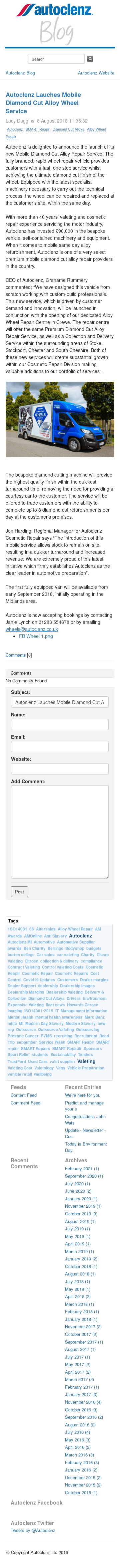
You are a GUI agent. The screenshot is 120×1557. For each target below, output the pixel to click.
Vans (60, 1068)
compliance (91, 961)
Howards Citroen (82, 1005)
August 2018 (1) (80, 1273)
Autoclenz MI (20, 942)
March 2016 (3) (79, 1454)
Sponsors (93, 1048)
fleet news (55, 1005)
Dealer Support (22, 986)
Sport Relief (19, 1054)
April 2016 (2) (78, 1447)
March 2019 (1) (79, 1251)
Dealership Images (77, 986)
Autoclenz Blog (20, 72)
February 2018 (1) (82, 1311)
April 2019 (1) (78, 1243)
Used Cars (38, 1061)
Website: (21, 759)
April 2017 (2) (78, 1372)
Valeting (86, 1061)
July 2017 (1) (77, 1357)
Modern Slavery (81, 1023)
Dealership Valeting (64, 992)
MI (21, 1023)
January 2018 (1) (81, 1319)
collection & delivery (59, 961)
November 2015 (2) (83, 1485)
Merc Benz (95, 1017)
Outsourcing (87, 1029)
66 (31, 929)
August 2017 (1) (80, 1349)
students (40, 1054)
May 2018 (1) (77, 1289)
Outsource (26, 1029)
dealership (48, 986)
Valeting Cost (20, 1068)
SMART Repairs (35, 1048)
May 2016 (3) (77, 1439)
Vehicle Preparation (85, 1068)
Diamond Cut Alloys (68, 129)
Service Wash (52, 1042)
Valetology (44, 1068)
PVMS (46, 1036)
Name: (18, 714)
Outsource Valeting (56, 1029)
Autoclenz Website (96, 72)
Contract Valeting (24, 967)
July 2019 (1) (77, 1228)
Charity (88, 955)
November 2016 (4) (83, 1402)
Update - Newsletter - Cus (85, 1133)
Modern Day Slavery (44, 1023)
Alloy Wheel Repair (75, 929)
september (27, 1042)
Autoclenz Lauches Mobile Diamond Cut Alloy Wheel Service (43, 102)
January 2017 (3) (81, 1394)
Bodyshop (74, 948)
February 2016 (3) (82, 1462)
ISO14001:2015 (38, 1011)
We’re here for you (82, 1095)
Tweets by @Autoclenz (33, 1530)
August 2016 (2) (80, 1424)
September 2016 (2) (84, 1417)
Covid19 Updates (39, 980)
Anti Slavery (55, 936)
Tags (13, 920)
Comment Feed (25, 1102)
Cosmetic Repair (37, 973)
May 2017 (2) (77, 1364)
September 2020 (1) (84, 1176)
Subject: (20, 692)
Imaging (15, 1011)
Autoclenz (15, 129)
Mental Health (20, 1017)
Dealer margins (94, 980)
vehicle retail (20, 1074)
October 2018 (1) (81, 1266)
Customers (67, 980)
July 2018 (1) (77, 1281)
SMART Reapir (38, 129)
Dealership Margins (26, 992)
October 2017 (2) (81, 1334)
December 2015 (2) (83, 1477)
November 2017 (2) (83, 1326)
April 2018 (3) (78, 1296)
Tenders (85, 1054)
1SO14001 (17, 929)
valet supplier (62, 1061)
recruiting (63, 1036)
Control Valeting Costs (63, 967)
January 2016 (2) (81, 1469)
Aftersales (46, 929)
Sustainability (63, 1054)
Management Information (84, 1011)
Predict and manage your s (84, 1105)
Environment (95, 998)
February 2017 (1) (82, 1387)
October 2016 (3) (81, 1409)
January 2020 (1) (81, 1198)
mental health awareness (59, 1017)
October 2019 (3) (81, 1213)
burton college (21, 955)
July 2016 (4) (77, 1432)
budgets (94, 948)
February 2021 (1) (82, 1168)
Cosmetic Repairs (71, 973)
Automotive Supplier (76, 942)
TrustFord (17, 1061)
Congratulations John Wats (85, 1119)
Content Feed (24, 1095)
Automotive (44, 942)
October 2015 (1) (81, 1492)
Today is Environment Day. (86, 1147)
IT (57, 1011)
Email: (18, 737)
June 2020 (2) (78, 1191)
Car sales (46, 955)
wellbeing (43, 1074)
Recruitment (85, 1036)
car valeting (68, 955)
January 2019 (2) (81, 1258)
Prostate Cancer (23, 1036)
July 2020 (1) (77, 1183)
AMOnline (33, 936)
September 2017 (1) (84, 1342)
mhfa (12, 1023)
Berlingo (55, 948)
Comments (16, 655)
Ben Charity (35, 948)
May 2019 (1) (77, 1236)
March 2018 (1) (79, 1304)
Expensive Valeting (26, 1005)
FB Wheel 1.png (36, 636)
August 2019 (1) (80, 1221)
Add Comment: (28, 781)
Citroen (31, 961)
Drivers (74, 998)
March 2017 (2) (79, 1379)
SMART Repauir (67, 1048)
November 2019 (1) (83, 1206)
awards (15, 948)
